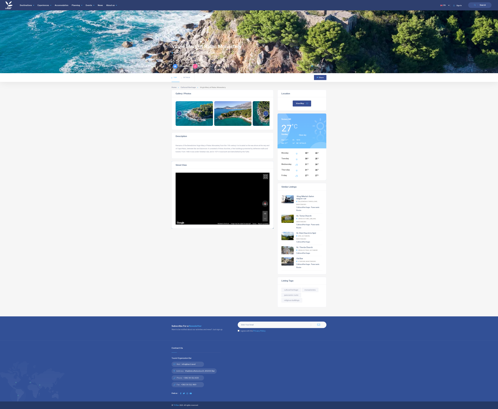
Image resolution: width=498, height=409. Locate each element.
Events (89, 5)
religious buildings (291, 300)
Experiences (43, 5)
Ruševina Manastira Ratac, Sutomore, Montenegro (195, 53)
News (100, 5)
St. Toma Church (304, 216)
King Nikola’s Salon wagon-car (305, 197)
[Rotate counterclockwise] (263, 204)
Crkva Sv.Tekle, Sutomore (308, 250)
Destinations (26, 5)
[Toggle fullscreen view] (265, 176)
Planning (76, 5)
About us (110, 5)
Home (174, 87)
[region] (222, 199)
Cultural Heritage (188, 87)
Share (321, 77)
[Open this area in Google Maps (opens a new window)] (180, 223)
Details (186, 77)
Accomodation (61, 5)
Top (175, 77)
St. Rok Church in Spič (306, 233)
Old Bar (299, 258)
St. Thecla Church (304, 247)
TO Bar (176, 405)
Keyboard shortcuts (223, 223)
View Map (300, 103)
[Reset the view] (265, 204)
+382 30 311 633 (191, 378)
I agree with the (253, 331)
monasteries (310, 290)
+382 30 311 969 (188, 384)
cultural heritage (291, 290)
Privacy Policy (259, 331)
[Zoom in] (265, 213)
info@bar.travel (189, 364)
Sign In (459, 5)
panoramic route (291, 295)
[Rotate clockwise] (267, 204)
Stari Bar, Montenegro (307, 261)
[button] (266, 113)
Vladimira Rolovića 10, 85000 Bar (200, 371)
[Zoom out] (265, 218)
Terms (254, 223)
